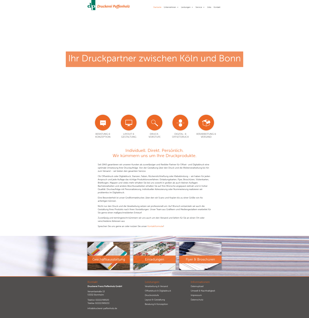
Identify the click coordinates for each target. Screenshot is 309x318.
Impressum (196, 295)
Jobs (209, 7)
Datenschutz (197, 299)
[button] (5, 312)
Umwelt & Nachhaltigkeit (203, 290)
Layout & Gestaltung (155, 299)
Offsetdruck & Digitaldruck (158, 290)
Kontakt (217, 7)
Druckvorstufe (152, 295)
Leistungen (185, 7)
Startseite (157, 7)
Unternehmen (170, 7)
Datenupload (197, 286)
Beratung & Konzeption (156, 304)
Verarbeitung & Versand (156, 286)
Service (199, 7)
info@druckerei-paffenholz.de (102, 308)
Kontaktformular (155, 226)
